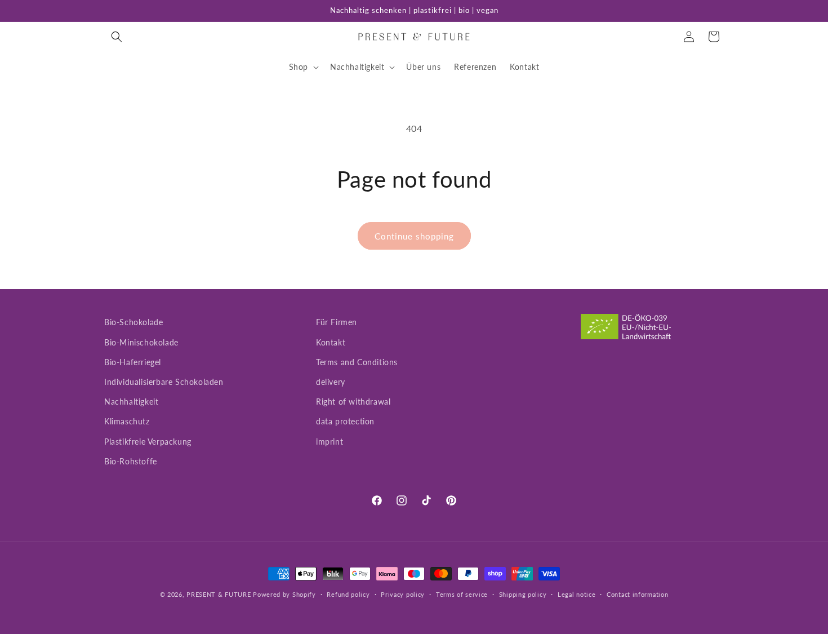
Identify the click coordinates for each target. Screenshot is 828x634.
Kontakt (330, 342)
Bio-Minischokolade (141, 342)
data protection (345, 421)
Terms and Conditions (357, 362)
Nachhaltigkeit (131, 401)
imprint (329, 441)
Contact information (637, 594)
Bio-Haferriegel (132, 362)
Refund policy (348, 594)
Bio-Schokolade (133, 322)
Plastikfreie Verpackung (148, 441)
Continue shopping (414, 236)
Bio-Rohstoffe (130, 461)
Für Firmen (336, 322)
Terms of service (462, 594)
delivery (330, 382)
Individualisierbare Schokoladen (164, 382)
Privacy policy (403, 594)
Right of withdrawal (353, 401)
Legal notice (576, 594)
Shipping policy (523, 594)
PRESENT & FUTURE (218, 594)
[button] (116, 36)
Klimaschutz (127, 421)
